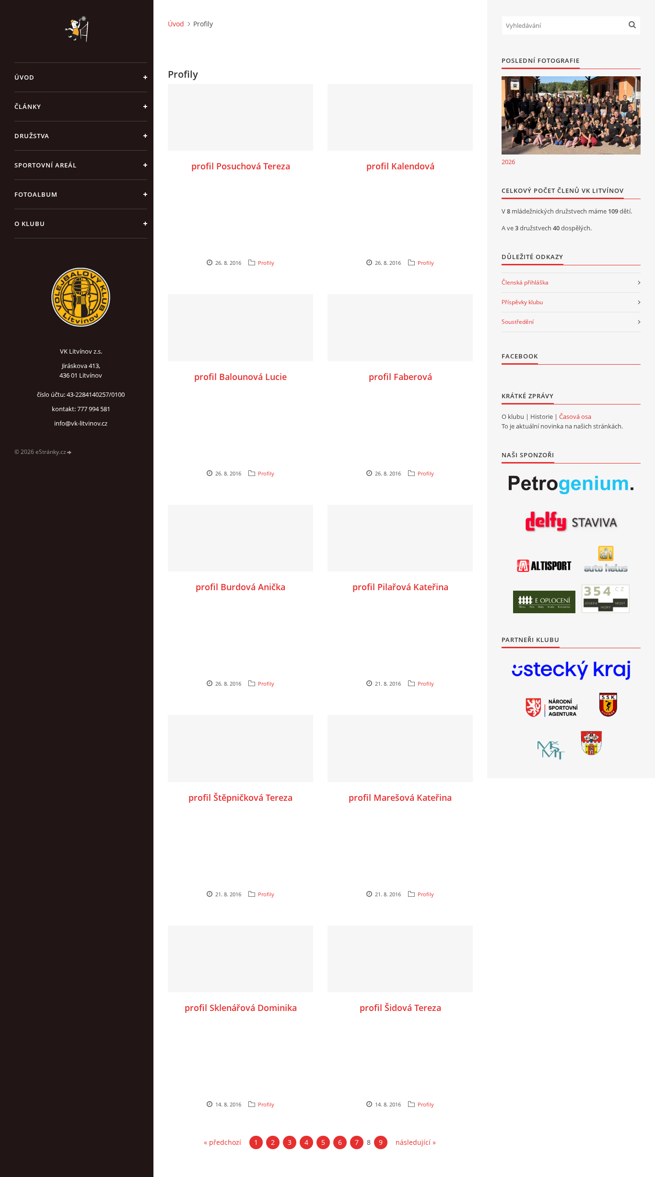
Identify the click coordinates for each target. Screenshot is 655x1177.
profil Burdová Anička (240, 587)
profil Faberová (400, 376)
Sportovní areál (45, 165)
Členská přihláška (525, 282)
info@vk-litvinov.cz (80, 423)
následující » (416, 1142)
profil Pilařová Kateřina (400, 587)
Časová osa (575, 416)
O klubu (29, 223)
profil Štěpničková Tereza (240, 797)
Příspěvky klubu (522, 302)
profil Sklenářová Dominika (241, 1007)
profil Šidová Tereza (400, 1007)
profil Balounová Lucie (240, 376)
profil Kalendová (400, 166)
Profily (266, 262)
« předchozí (222, 1142)
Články (27, 106)
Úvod (24, 77)
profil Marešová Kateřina (400, 797)
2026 (508, 161)
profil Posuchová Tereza (240, 166)
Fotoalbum (36, 194)
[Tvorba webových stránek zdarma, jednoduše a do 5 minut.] (69, 452)
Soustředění (518, 322)
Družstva (31, 135)
